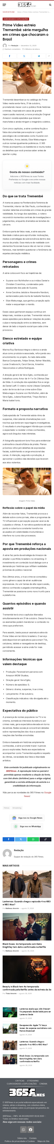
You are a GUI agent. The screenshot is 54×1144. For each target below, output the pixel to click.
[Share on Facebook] (10, 56)
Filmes (6, 808)
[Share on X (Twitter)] (24, 56)
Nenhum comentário (13, 49)
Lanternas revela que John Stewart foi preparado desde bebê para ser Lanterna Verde (35, 1012)
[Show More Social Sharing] (48, 56)
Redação (14, 46)
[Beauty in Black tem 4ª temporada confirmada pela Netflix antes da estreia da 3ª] (27, 969)
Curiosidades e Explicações (16, 19)
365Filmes (11, 771)
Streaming (17, 808)
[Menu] (4, 5)
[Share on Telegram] (39, 56)
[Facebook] (30, 1129)
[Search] (50, 5)
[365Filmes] (27, 5)
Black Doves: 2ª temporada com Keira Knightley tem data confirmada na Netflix (34, 1059)
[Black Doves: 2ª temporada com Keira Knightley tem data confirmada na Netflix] (27, 926)
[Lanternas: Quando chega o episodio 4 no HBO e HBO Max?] (27, 884)
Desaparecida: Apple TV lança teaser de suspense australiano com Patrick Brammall (35, 1028)
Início (19, 12)
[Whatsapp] (23, 1129)
